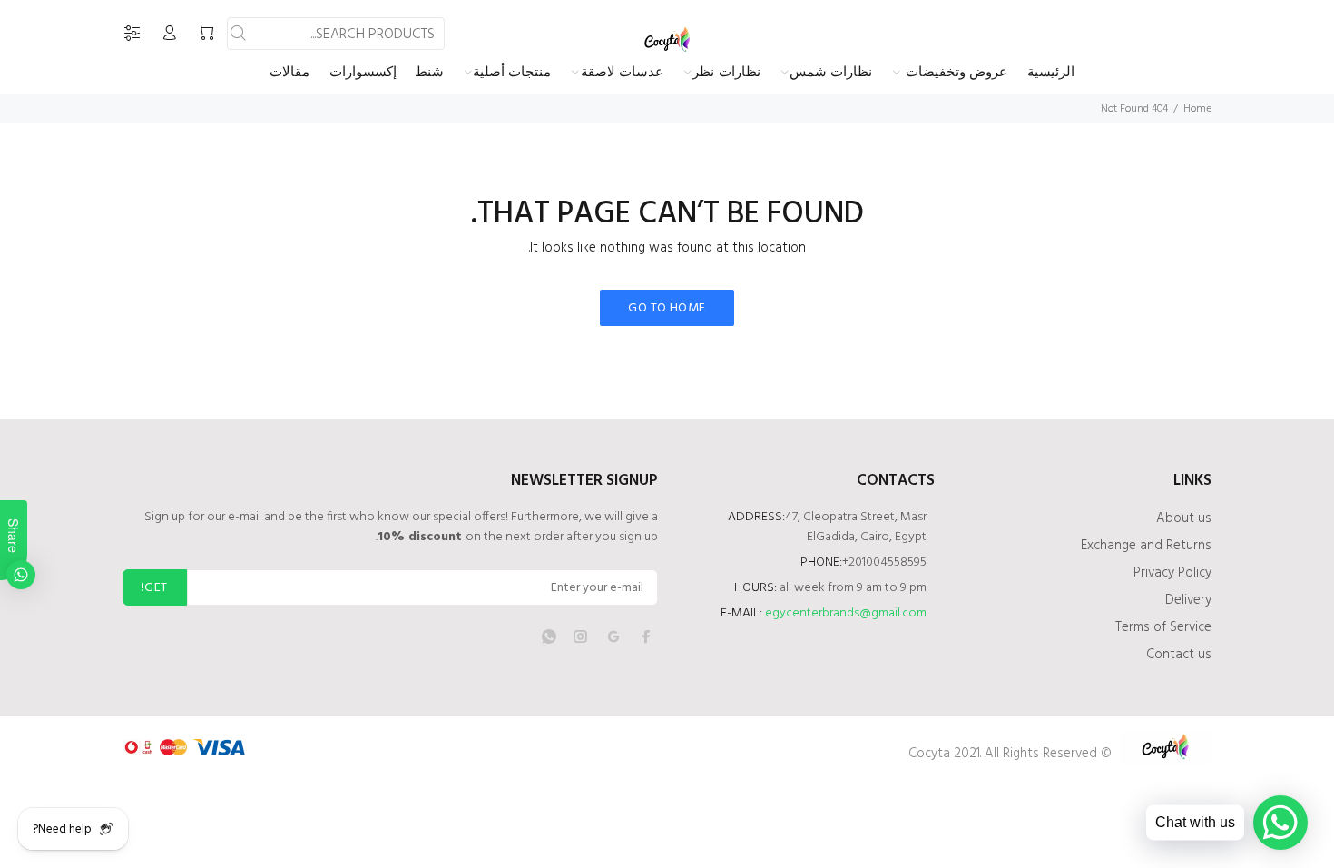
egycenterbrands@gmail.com (846, 613)
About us (1183, 518)
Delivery (1188, 600)
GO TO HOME (666, 308)
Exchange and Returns (1146, 546)
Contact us (1178, 655)
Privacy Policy (1172, 573)
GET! (155, 587)
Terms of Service (1163, 627)
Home (1197, 109)
